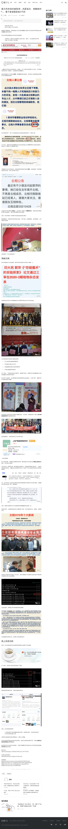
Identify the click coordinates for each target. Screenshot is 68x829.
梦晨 (5, 15)
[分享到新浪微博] (1, 15)
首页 (11, 2)
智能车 (20, 2)
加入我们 (52, 820)
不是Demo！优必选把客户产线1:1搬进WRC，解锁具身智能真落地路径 (31, 785)
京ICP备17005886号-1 (24, 825)
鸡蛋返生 (9, 773)
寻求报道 (58, 820)
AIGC (41, 2)
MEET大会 (35, 2)
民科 (3, 773)
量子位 (23, 15)
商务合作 (65, 820)
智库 (25, 2)
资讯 (15, 2)
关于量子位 (44, 820)
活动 (29, 2)
